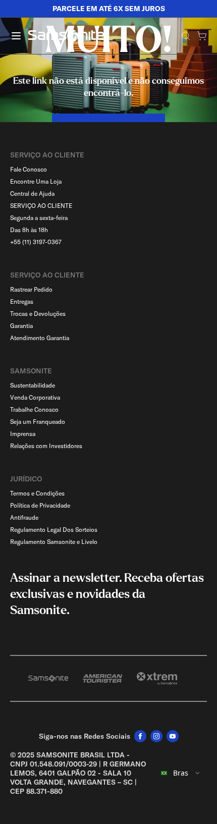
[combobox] (180, 773)
